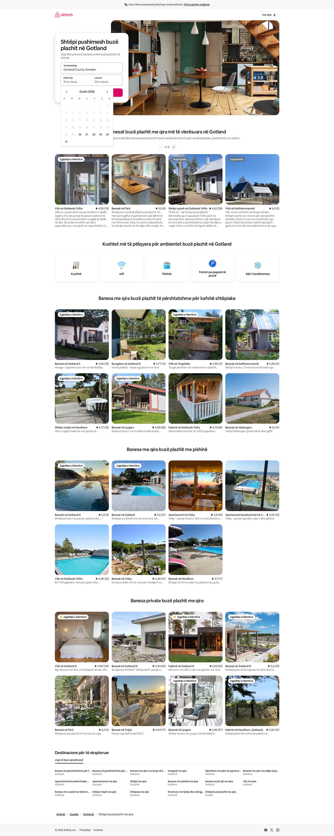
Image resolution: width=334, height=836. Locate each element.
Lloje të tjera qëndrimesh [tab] (69, 760)
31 (66, 141)
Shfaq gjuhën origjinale (197, 4)
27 (86, 134)
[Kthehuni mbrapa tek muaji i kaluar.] (67, 92)
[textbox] (76, 82)
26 (80, 134)
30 (107, 134)
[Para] (173, 147)
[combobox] (91, 69)
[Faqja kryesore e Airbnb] (64, 14)
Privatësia (85, 830)
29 (100, 134)
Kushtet (98, 830)
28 (93, 134)
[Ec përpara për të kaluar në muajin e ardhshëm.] (107, 92)
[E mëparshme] (160, 147)
